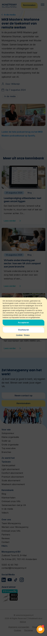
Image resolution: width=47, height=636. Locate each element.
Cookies (19, 335)
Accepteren (23, 322)
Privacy (27, 335)
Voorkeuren (23, 329)
